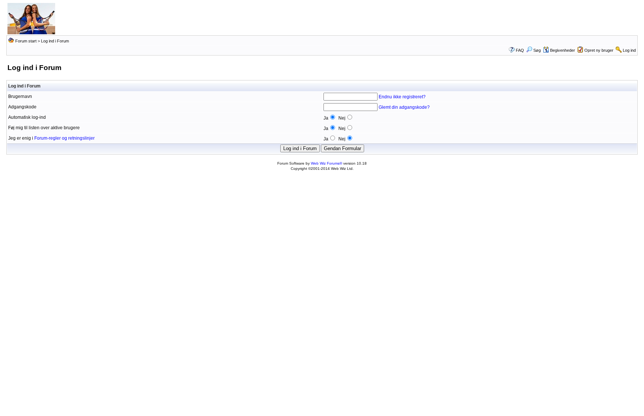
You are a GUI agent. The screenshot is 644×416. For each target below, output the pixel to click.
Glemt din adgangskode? (404, 107)
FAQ (520, 50)
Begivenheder (562, 50)
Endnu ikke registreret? (402, 96)
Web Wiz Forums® (326, 163)
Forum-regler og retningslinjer (64, 138)
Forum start (26, 41)
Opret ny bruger (598, 50)
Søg (537, 50)
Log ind (629, 50)
